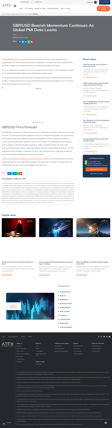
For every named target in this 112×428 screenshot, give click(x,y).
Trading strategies (78, 346)
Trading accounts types (62, 343)
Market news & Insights (24, 14)
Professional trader (59, 348)
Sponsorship (20, 356)
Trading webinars (96, 346)
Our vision (19, 346)
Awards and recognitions (23, 353)
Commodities (39, 351)
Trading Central (96, 351)
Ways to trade (40, 361)
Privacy (23, 336)
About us (19, 343)
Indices (37, 348)
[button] (19, 41)
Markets (38, 343)
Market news (76, 348)
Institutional (25, 2)
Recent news (23, 37)
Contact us (19, 361)
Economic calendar (78, 353)
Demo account (58, 346)
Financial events (77, 351)
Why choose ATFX (21, 348)
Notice (30, 336)
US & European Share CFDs (41, 354)
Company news (21, 359)
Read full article (91, 77)
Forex (37, 346)
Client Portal (104, 2)
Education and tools (98, 343)
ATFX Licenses (20, 351)
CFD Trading (29, 8)
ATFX (3, 14)
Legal (3, 336)
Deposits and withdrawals (61, 351)
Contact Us (38, 2)
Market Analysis (11, 14)
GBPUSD (15, 37)
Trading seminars (96, 348)
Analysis (75, 343)
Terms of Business (13, 336)
